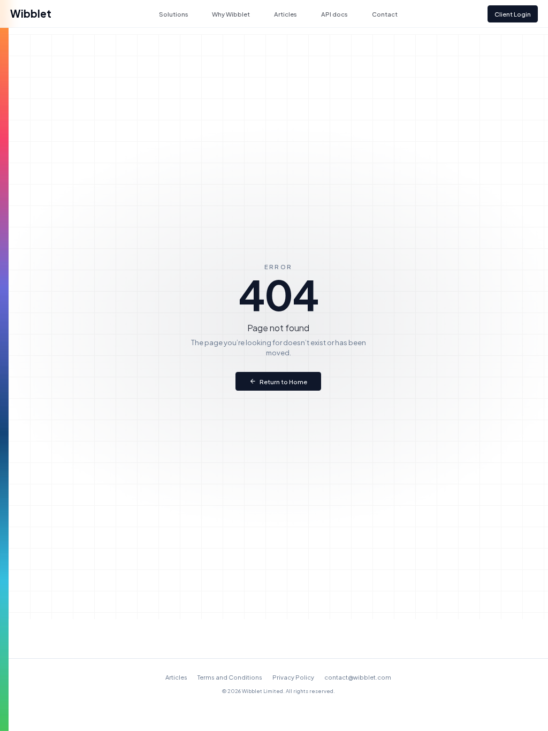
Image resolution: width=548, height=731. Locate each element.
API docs (334, 14)
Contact (385, 14)
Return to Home (283, 381)
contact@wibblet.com (357, 677)
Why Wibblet (231, 14)
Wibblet (30, 13)
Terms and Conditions (229, 677)
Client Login (512, 14)
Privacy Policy (293, 677)
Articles (285, 14)
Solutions (173, 14)
